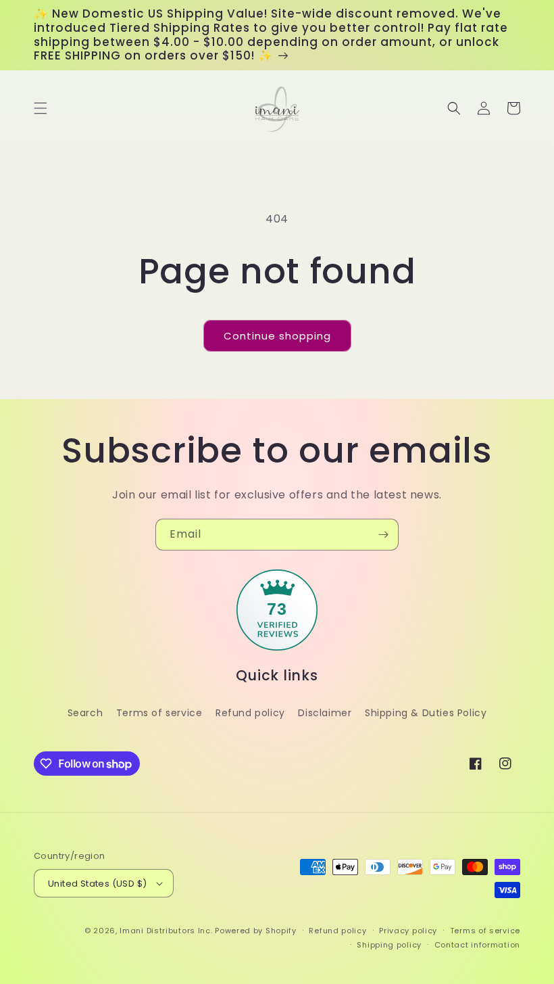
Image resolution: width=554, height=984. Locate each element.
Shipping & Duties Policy (425, 713)
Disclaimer (324, 713)
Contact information (477, 944)
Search (85, 713)
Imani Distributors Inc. (166, 930)
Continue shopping (277, 336)
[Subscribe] (383, 534)
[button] (40, 108)
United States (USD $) (97, 883)
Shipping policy (389, 944)
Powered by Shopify (256, 930)
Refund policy (250, 713)
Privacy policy (408, 930)
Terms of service (159, 713)
